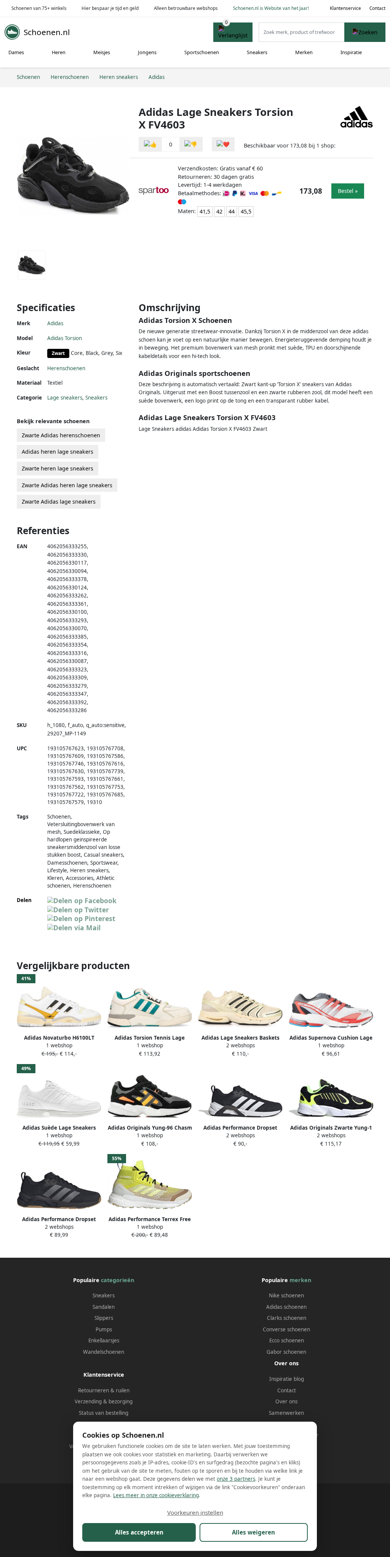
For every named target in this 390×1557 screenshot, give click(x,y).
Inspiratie (351, 52)
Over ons (286, 1401)
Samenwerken (286, 1412)
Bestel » (348, 190)
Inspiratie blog (286, 1379)
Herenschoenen (66, 368)
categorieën (117, 1280)
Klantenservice (345, 8)
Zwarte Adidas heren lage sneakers (67, 485)
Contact (377, 8)
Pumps (104, 1329)
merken (300, 1280)
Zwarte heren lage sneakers (57, 468)
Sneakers (257, 52)
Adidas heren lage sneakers (57, 451)
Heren (59, 52)
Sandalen (104, 1306)
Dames (16, 52)
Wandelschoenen (103, 1351)
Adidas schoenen (286, 1306)
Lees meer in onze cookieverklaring (156, 1495)
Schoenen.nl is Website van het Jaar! (271, 8)
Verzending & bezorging (104, 1401)
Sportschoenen (201, 52)
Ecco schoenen (286, 1340)
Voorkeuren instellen (195, 1512)
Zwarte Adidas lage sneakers (59, 501)
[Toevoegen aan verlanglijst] (223, 144)
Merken (304, 52)
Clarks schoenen (286, 1318)
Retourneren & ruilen (103, 1390)
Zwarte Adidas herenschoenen (61, 435)
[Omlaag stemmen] (190, 144)
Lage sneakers (64, 397)
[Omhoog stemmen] (150, 144)
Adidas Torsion (64, 338)
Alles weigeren (253, 1532)
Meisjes (101, 52)
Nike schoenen (286, 1295)
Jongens (147, 52)
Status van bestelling (103, 1412)
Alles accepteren (139, 1532)
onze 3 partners (236, 1478)
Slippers (103, 1318)
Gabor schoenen (286, 1351)
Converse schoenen (286, 1329)
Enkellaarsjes (103, 1340)
